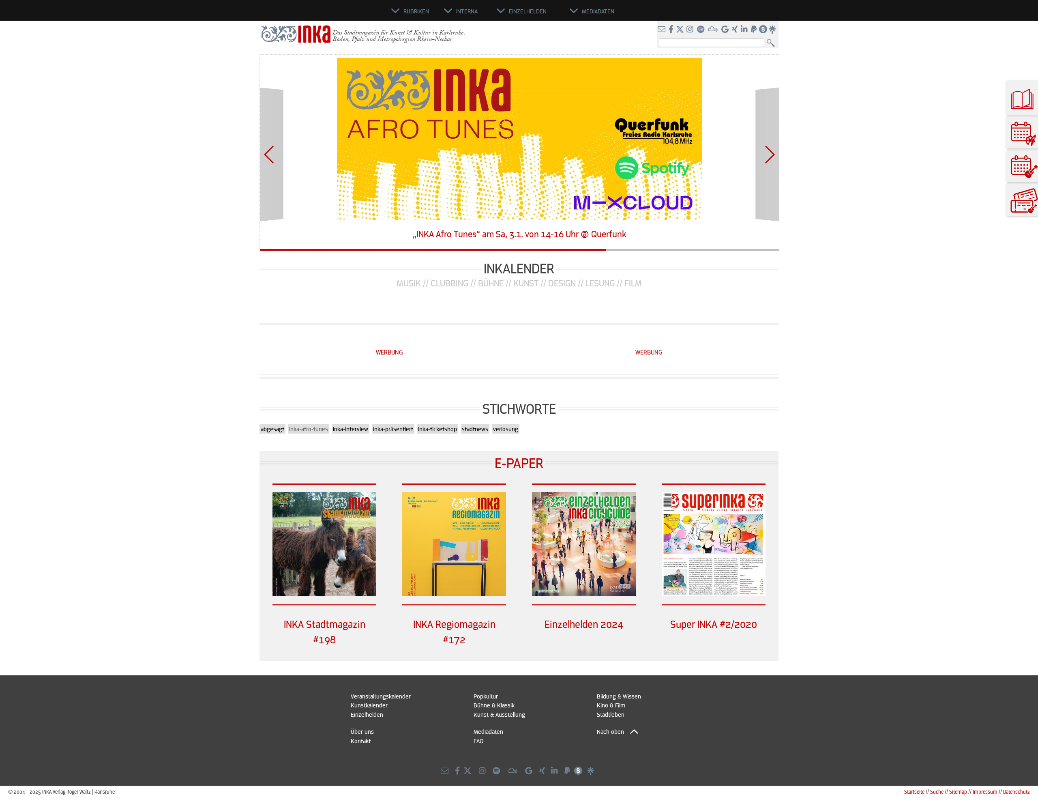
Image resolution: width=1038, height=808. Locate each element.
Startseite (914, 791)
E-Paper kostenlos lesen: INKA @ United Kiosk (519, 234)
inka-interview (350, 428)
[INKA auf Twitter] (680, 29)
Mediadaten (488, 731)
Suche (937, 791)
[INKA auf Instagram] (690, 29)
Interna (467, 11)
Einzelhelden (367, 714)
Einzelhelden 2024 (584, 624)
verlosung (505, 428)
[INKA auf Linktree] (773, 29)
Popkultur (486, 696)
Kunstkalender (369, 705)
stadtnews (475, 428)
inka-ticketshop (437, 428)
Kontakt (361, 740)
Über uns (362, 731)
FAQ (478, 740)
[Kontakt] (662, 29)
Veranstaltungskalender (381, 696)
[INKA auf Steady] (763, 29)
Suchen (772, 43)
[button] (269, 154)
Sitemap (958, 791)
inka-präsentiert (393, 428)
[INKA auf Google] (725, 29)
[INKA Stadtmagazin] (324, 593)
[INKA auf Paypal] (754, 29)
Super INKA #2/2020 (713, 624)
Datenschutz (1016, 791)
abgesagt (272, 428)
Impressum (985, 791)
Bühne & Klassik (494, 705)
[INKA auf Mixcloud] (713, 29)
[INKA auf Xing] (735, 29)
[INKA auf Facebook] (672, 29)
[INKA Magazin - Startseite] (354, 14)
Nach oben (610, 731)
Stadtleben (610, 714)
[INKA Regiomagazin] (454, 593)
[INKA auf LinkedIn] (745, 29)
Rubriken (416, 11)
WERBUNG (389, 352)
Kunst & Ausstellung (499, 714)
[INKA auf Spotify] (701, 29)
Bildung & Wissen (619, 696)
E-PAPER (519, 463)
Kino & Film (611, 705)
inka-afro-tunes (308, 428)
